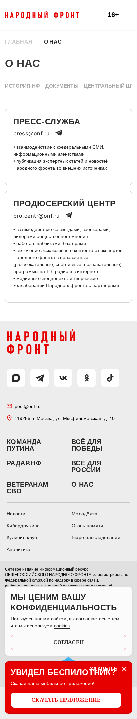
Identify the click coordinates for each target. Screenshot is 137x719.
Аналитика (19, 549)
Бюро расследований (96, 537)
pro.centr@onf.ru (36, 216)
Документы (62, 86)
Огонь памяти (87, 525)
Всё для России (86, 466)
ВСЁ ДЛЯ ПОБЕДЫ (86, 445)
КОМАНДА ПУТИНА (24, 445)
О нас (82, 484)
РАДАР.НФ (24, 463)
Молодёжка (85, 513)
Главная (18, 42)
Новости (16, 513)
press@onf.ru (31, 133)
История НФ (22, 86)
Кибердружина (23, 525)
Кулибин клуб (22, 537)
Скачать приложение (66, 700)
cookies (62, 625)
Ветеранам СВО (28, 487)
